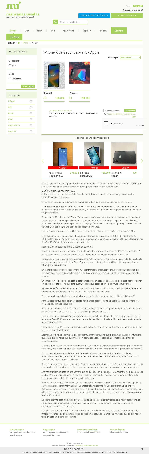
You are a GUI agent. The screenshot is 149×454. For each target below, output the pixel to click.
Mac (27, 30)
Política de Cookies (119, 452)
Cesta (16, 37)
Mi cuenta (119, 30)
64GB (14, 65)
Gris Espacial (17, 79)
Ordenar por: (113, 57)
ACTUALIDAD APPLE (127, 15)
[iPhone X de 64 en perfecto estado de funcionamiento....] (79, 75)
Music (39, 30)
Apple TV (87, 30)
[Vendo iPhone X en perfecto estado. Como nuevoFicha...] (54, 75)
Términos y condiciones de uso (86, 445)
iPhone (13, 30)
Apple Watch (68, 30)
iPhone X (48, 93)
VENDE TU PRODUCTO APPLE (94, 15)
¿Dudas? (103, 30)
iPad (53, 30)
